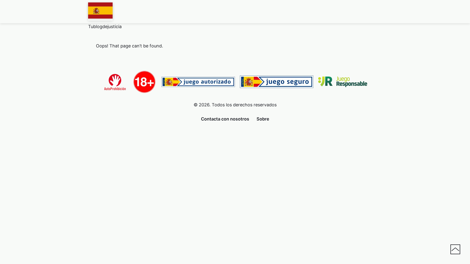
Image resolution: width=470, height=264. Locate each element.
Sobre (263, 118)
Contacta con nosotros (225, 118)
